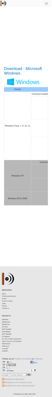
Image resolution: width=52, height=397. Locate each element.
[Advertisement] (26, 37)
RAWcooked (6, 343)
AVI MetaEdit (6, 331)
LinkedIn (38, 359)
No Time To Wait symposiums (11, 339)
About (4, 294)
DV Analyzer (6, 336)
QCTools (5, 327)
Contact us (5, 308)
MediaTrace (6, 324)
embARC (5, 351)
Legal (3, 303)
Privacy (4, 306)
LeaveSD (5, 348)
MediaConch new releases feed (20, 386)
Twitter (18, 359)
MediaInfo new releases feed (18, 382)
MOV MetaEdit (6, 334)
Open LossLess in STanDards (12, 341)
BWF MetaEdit (6, 329)
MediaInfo (5, 319)
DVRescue (5, 346)
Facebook (26, 359)
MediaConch (6, 322)
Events (4, 298)
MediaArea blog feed (14, 379)
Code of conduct (7, 301)
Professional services (9, 296)
